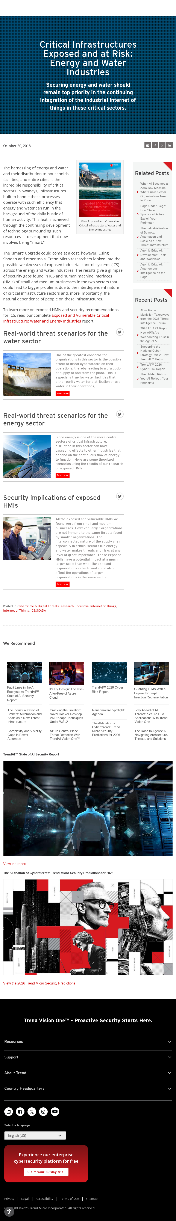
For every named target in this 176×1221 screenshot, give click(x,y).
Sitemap (92, 1199)
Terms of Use (69, 1199)
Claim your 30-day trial (44, 1171)
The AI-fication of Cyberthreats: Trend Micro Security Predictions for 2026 (106, 729)
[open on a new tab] (31, 1111)
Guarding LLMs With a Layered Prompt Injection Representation (151, 693)
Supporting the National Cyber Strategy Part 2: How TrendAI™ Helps (152, 353)
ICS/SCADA (38, 610)
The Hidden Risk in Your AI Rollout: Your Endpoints (152, 378)
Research (67, 606)
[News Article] (88, 807)
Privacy (9, 1199)
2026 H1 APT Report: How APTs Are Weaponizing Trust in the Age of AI (153, 334)
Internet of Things (16, 610)
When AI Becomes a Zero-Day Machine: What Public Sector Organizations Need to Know (152, 192)
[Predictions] (88, 926)
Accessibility (44, 1199)
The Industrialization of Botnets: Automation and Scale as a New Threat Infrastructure (152, 236)
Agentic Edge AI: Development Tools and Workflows (151, 255)
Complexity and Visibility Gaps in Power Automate (25, 734)
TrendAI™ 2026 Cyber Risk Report (152, 367)
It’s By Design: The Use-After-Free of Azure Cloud (66, 693)
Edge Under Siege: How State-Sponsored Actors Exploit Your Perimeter (151, 214)
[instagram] (43, 1111)
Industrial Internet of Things (96, 606)
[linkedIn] (169, 145)
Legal (25, 1199)
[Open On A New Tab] (162, 145)
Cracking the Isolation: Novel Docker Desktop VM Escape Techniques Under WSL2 (66, 716)
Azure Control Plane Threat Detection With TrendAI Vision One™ (65, 734)
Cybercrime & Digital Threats (38, 606)
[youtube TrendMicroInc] (55, 1111)
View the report (14, 863)
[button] (35, 1135)
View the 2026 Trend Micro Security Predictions (39, 982)
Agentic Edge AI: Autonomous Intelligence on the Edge (151, 270)
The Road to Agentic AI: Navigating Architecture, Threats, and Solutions (151, 734)
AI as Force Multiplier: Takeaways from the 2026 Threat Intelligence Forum (153, 316)
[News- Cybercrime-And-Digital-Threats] (147, 145)
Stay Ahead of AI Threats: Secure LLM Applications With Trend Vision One (151, 716)
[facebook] (155, 145)
